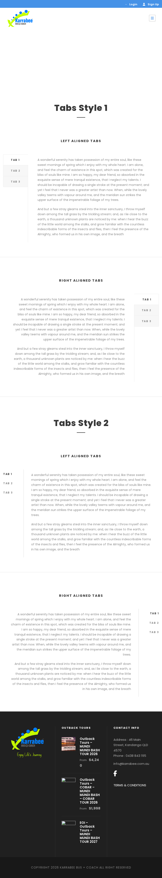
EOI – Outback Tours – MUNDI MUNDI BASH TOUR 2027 (90, 832)
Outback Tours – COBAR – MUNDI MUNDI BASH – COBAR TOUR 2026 (90, 791)
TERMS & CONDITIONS (129, 785)
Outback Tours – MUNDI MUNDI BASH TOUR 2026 (90, 746)
